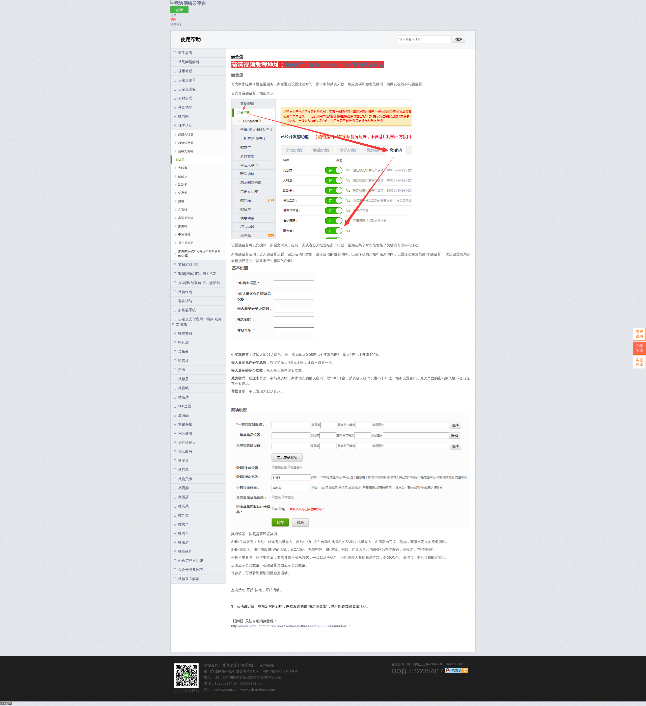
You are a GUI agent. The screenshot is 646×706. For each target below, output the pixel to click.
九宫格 (182, 209)
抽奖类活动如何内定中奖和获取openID (199, 253)
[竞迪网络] (188, 3)
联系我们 (176, 24)
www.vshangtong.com (257, 689)
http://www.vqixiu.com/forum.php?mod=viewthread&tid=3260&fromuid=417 (290, 626)
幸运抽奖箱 (185, 218)
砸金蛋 (180, 159)
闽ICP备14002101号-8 (280, 671)
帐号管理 (230, 665)
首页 (173, 15)
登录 (179, 10)
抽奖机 (182, 226)
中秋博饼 (184, 234)
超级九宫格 (185, 151)
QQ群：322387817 (417, 671)
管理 (173, 19)
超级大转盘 (185, 134)
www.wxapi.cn (225, 689)
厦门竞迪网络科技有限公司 (225, 671)
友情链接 (267, 665)
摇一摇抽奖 (185, 243)
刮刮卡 (182, 184)
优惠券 (182, 193)
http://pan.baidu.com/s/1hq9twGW (335, 64)
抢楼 (181, 201)
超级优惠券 (185, 143)
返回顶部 (6, 703)
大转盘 (182, 168)
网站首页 (211, 665)
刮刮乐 (182, 176)
